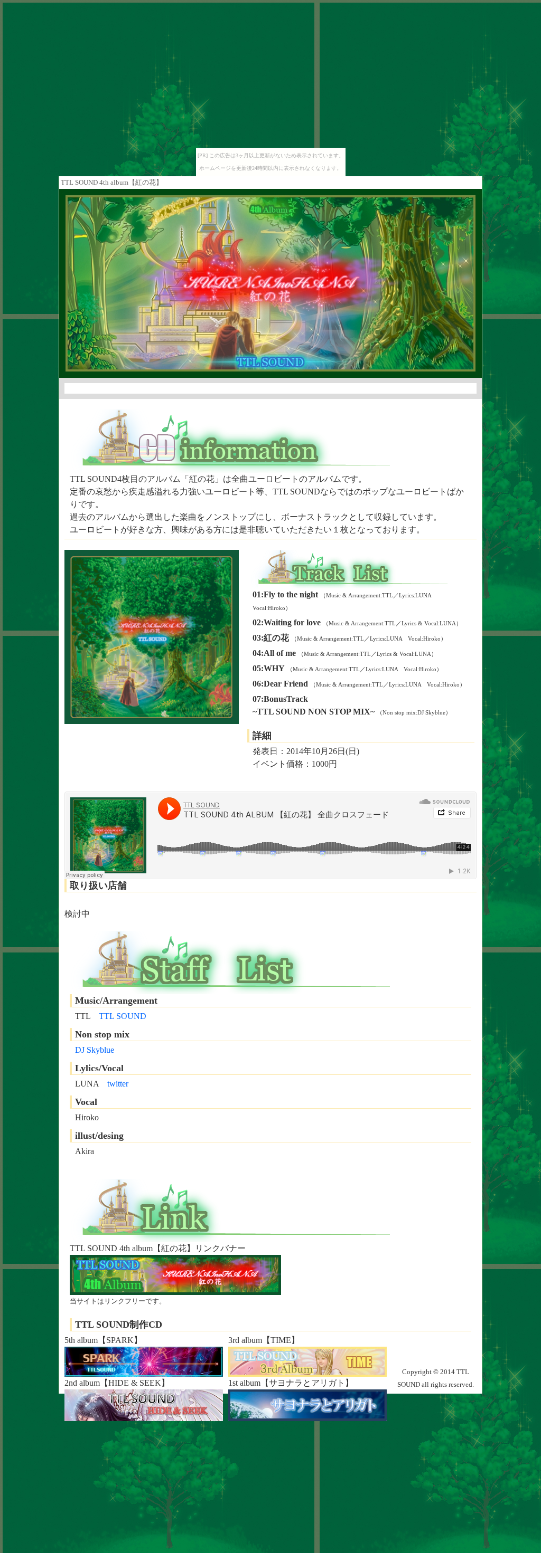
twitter (117, 1083)
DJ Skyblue (94, 1049)
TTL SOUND (122, 1016)
